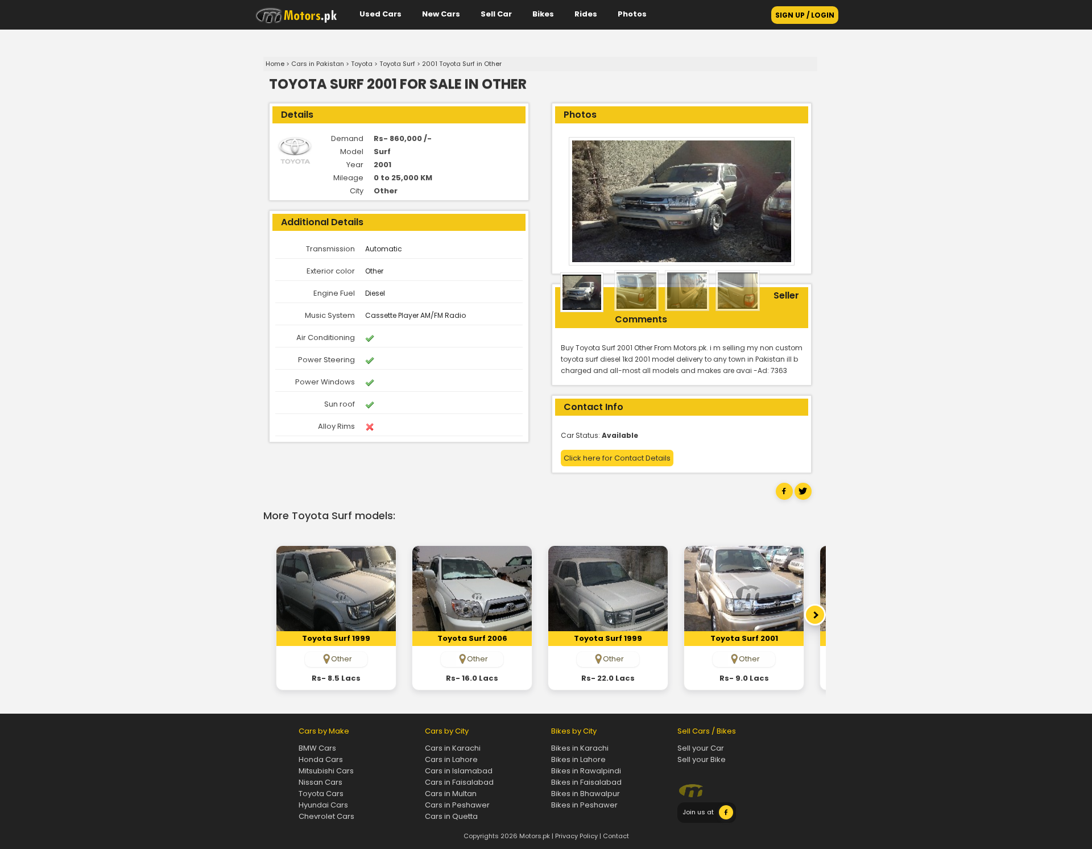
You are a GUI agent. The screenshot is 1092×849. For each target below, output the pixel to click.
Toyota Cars (321, 793)
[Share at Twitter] (803, 497)
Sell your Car (700, 748)
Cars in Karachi (453, 748)
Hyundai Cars (323, 805)
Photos (632, 14)
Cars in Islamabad (459, 770)
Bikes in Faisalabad (586, 782)
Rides (585, 14)
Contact (616, 835)
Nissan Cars (320, 782)
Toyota (362, 63)
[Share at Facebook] (784, 497)
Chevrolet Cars (326, 816)
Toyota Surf (397, 63)
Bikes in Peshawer (584, 805)
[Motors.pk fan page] (726, 817)
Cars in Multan (451, 793)
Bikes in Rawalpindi (586, 770)
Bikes (543, 14)
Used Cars (380, 14)
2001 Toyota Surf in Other (462, 63)
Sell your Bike (701, 759)
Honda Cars (321, 759)
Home (275, 63)
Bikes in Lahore (578, 759)
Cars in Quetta (451, 816)
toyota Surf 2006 (472, 638)
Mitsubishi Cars (326, 770)
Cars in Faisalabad (459, 782)
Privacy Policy (576, 835)
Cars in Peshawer (457, 805)
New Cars (441, 14)
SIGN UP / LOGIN (804, 15)
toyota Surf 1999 (336, 638)
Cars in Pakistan (317, 63)
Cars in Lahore (451, 759)
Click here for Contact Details (617, 458)
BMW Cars (317, 748)
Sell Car (496, 14)
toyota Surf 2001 (744, 638)
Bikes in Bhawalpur (585, 793)
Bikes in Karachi (580, 748)
